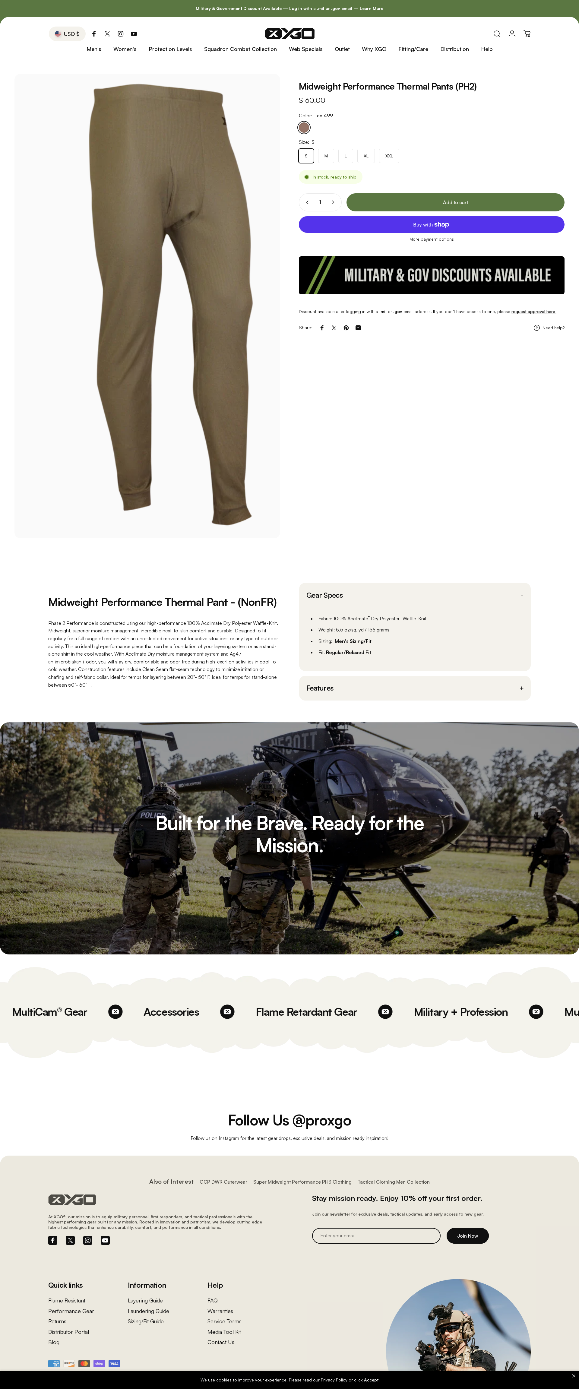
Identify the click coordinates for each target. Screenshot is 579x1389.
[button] (573, 1375)
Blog (53, 1342)
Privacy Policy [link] (334, 1379)
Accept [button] (371, 1379)
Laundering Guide (148, 1311)
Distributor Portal (68, 1331)
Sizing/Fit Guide (146, 1321)
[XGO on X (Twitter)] (107, 34)
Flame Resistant (66, 1300)
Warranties (220, 1311)
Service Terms (224, 1321)
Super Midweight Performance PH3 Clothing (302, 1182)
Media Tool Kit (224, 1331)
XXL (389, 155)
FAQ (212, 1300)
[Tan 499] (304, 127)
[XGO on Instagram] (121, 34)
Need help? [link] (554, 327)
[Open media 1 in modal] (147, 306)
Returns (57, 1321)
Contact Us (220, 1342)
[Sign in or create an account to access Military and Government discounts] (432, 275)
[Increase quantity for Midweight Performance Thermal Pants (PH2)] (334, 202)
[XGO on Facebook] (94, 34)
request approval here (533, 311)
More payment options (432, 239)
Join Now (467, 1236)
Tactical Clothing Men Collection (394, 1182)
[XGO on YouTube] (134, 34)
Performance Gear (71, 1311)
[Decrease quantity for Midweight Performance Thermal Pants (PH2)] (306, 202)
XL (366, 155)
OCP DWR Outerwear (223, 1182)
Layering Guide (145, 1300)
